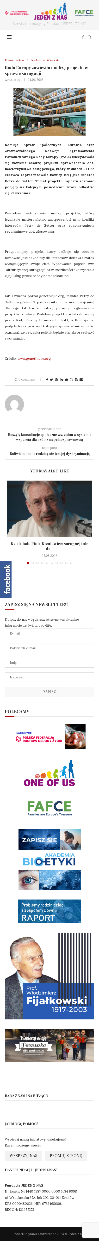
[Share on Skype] (76, 379)
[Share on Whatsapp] (71, 379)
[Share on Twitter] (51, 379)
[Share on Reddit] (66, 379)
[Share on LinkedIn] (61, 379)
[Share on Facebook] (47, 379)
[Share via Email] (81, 379)
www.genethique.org (34, 358)
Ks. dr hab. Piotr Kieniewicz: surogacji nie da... (49, 546)
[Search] (89, 37)
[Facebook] (83, 37)
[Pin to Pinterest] (56, 379)
